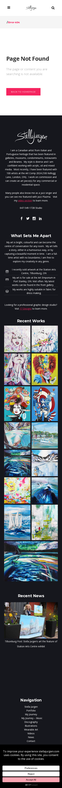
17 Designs (26, 308)
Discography (31, 722)
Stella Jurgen (31, 706)
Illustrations (31, 725)
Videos (31, 733)
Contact (31, 741)
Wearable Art (31, 729)
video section (25, 200)
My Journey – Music (31, 718)
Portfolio (31, 710)
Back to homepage (23, 92)
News (31, 737)
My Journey (31, 714)
